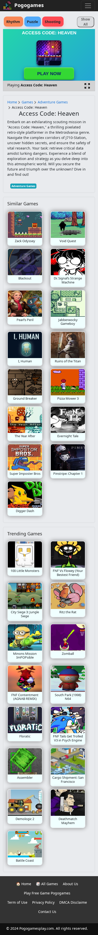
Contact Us (47, 911)
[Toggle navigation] (88, 6)
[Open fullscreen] (87, 85)
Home (12, 102)
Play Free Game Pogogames (47, 893)
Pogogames (29, 5)
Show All (85, 22)
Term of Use (17, 902)
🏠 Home (23, 883)
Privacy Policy (43, 902)
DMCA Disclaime (73, 902)
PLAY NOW (49, 73)
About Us (70, 883)
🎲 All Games (47, 883)
